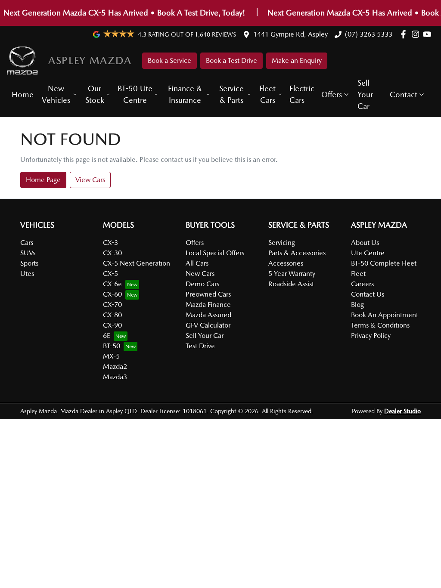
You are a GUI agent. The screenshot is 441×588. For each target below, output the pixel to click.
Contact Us (367, 294)
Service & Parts (231, 94)
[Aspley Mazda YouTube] (429, 34)
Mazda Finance (208, 304)
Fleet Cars (267, 94)
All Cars (197, 263)
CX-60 (112, 294)
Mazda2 (115, 366)
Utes (27, 273)
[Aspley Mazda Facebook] (405, 34)
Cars (26, 242)
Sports (29, 263)
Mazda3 (115, 377)
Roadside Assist (291, 284)
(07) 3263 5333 (368, 34)
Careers (362, 284)
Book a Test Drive (231, 60)
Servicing (281, 242)
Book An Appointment (384, 315)
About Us (365, 242)
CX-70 (112, 304)
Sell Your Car (365, 94)
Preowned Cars (208, 294)
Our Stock (94, 94)
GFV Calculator (208, 325)
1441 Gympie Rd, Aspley (290, 34)
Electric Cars (301, 94)
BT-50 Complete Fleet (383, 263)
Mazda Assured (208, 315)
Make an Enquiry (297, 60)
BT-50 (111, 346)
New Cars (200, 273)
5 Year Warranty (291, 273)
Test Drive (200, 346)
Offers (331, 94)
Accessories (285, 263)
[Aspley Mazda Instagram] (417, 34)
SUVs (27, 253)
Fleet (358, 273)
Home (23, 94)
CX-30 (112, 253)
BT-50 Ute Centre (135, 94)
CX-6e (112, 284)
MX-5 (111, 356)
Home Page (43, 180)
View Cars (90, 180)
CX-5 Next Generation (136, 263)
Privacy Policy (371, 335)
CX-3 (110, 242)
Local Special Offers (215, 253)
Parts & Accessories (297, 253)
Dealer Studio (402, 411)
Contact (403, 94)
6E (106, 335)
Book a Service (169, 60)
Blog (357, 304)
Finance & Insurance (185, 94)
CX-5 (110, 273)
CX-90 (112, 325)
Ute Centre (368, 253)
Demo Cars (202, 284)
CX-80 (112, 315)
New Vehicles (56, 94)
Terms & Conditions (380, 325)
